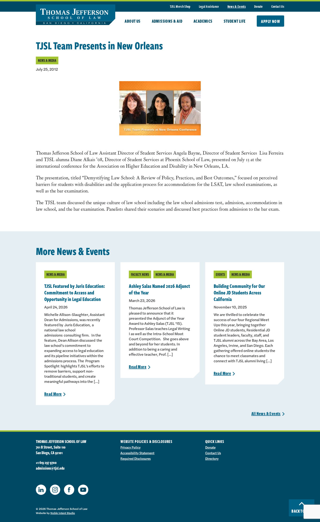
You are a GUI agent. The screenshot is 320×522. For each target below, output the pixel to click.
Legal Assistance (209, 6)
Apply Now (270, 21)
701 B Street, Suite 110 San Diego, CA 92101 (51, 450)
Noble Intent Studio (62, 513)
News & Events (236, 6)
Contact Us (277, 6)
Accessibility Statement (137, 452)
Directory (212, 458)
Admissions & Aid (167, 21)
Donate (258, 6)
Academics (202, 21)
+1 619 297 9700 (46, 462)
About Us (132, 21)
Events (220, 274)
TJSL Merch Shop (180, 6)
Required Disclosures (135, 458)
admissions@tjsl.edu (50, 468)
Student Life (235, 21)
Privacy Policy (130, 447)
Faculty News (140, 274)
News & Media (47, 60)
